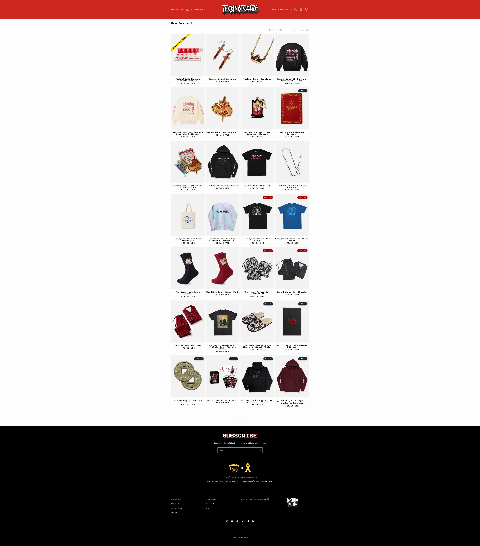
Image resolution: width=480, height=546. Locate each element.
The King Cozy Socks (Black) (188, 292)
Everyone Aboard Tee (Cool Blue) (291, 239)
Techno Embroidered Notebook (292, 133)
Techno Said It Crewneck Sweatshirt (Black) (292, 79)
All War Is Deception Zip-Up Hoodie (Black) (257, 401)
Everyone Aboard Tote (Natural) (188, 239)
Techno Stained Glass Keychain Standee (257, 133)
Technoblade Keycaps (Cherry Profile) (188, 79)
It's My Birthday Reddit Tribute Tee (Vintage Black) (223, 347)
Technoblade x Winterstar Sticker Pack (188, 186)
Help (207, 508)
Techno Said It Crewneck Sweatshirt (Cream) (188, 133)
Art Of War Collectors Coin (188, 401)
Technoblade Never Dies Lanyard (291, 186)
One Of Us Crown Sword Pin (222, 132)
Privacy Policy (211, 499)
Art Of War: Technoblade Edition (292, 346)
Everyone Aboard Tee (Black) (257, 239)
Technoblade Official (242, 537)
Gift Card (175, 504)
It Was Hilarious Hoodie (223, 185)
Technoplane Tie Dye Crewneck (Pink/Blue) (223, 239)
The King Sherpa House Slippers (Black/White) (257, 346)
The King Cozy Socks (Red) (222, 292)
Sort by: (272, 30)
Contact (174, 513)
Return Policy (176, 508)
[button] (188, 9)
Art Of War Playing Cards (222, 400)
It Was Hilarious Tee (257, 185)
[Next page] (247, 418)
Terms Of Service (212, 504)
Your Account (176, 499)
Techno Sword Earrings (223, 79)
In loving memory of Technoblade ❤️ (254, 499)
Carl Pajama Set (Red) (188, 345)
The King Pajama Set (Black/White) (257, 292)
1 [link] (233, 418)
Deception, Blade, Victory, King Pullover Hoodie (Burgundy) (291, 402)
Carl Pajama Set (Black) (292, 292)
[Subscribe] (259, 450)
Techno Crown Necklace (257, 79)
